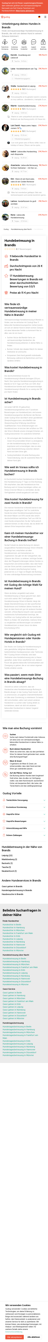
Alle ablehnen (33, 1337)
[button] (24, 800)
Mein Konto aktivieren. (25, 11)
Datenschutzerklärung (13, 1332)
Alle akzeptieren (14, 1337)
